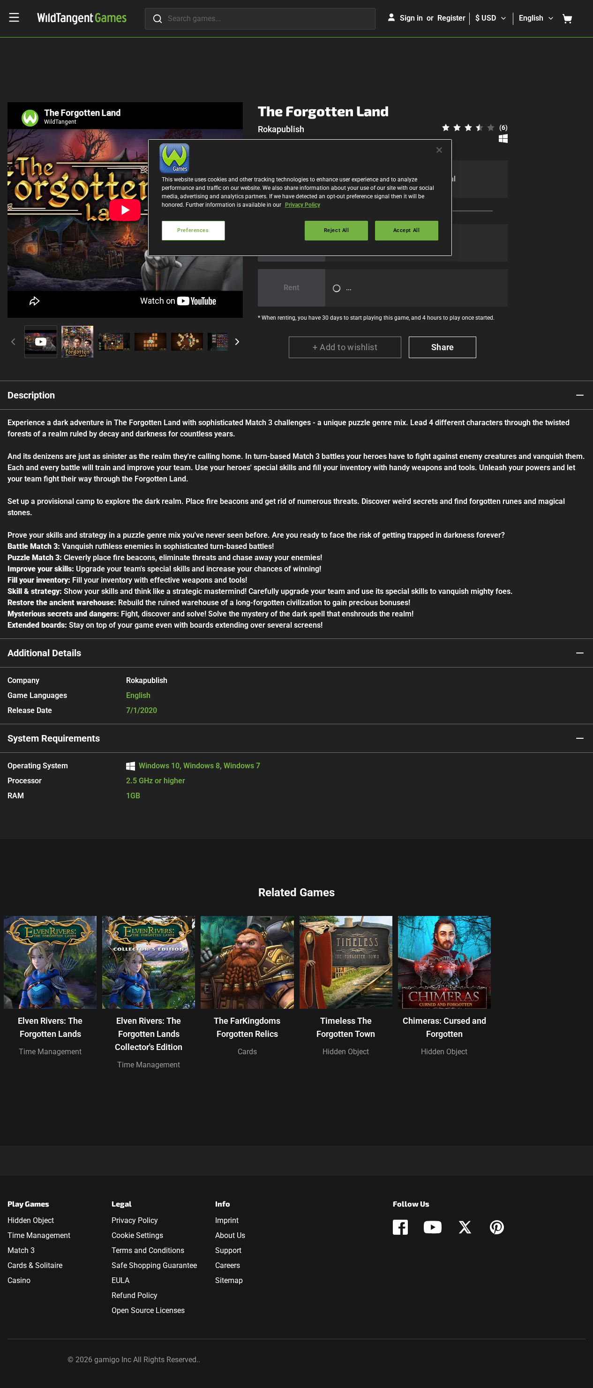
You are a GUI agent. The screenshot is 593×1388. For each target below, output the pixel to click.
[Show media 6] (223, 341)
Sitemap (229, 1280)
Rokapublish (281, 129)
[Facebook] (400, 1227)
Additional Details (44, 653)
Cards (247, 1051)
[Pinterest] (496, 1227)
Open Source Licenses (148, 1310)
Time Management (50, 1051)
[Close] (439, 150)
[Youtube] (433, 1227)
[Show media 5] (187, 341)
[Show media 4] (150, 341)
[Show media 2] (77, 341)
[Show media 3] (114, 341)
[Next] (237, 341)
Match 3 (21, 1250)
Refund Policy (135, 1295)
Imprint (227, 1220)
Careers (227, 1265)
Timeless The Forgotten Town (345, 1027)
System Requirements (54, 738)
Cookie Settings (137, 1235)
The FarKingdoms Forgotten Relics (247, 1027)
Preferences (193, 230)
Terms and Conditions (148, 1250)
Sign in (411, 18)
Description (31, 395)
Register (451, 18)
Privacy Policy (135, 1220)
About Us (230, 1235)
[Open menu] (14, 17)
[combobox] (260, 19)
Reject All (336, 230)
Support (228, 1250)
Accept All (406, 230)
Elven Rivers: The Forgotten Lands (50, 1027)
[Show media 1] (40, 341)
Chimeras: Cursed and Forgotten (444, 1027)
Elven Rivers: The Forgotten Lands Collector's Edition (148, 1034)
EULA (120, 1280)
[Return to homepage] (82, 19)
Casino (19, 1280)
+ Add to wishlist (345, 347)
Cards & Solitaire (35, 1265)
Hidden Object (346, 1051)
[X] (465, 1227)
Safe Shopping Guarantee (154, 1265)
